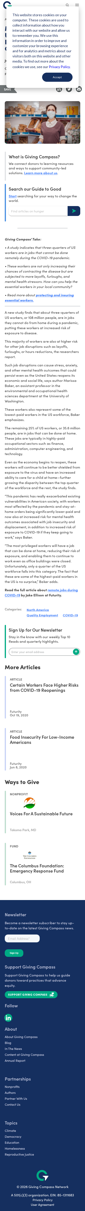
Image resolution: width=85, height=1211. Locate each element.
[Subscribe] (76, 652)
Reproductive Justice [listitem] (19, 1154)
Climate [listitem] (10, 1130)
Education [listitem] (12, 1142)
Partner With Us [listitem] (16, 1098)
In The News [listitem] (13, 1049)
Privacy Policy (43, 1200)
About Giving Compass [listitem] (21, 1037)
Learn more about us (40, 172)
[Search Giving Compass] (67, 5)
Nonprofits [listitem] (12, 1087)
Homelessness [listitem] (15, 1148)
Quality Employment (42, 615)
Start (13, 195)
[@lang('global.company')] (7, 5)
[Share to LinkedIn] (59, 89)
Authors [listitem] (10, 1092)
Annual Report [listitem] (15, 1060)
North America (38, 609)
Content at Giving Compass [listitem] (24, 1054)
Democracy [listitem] (13, 1136)
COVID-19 (70, 615)
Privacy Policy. (59, 67)
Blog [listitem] (8, 1043)
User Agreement (42, 1204)
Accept (57, 77)
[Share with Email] (79, 89)
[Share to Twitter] (69, 89)
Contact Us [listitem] (12, 1104)
